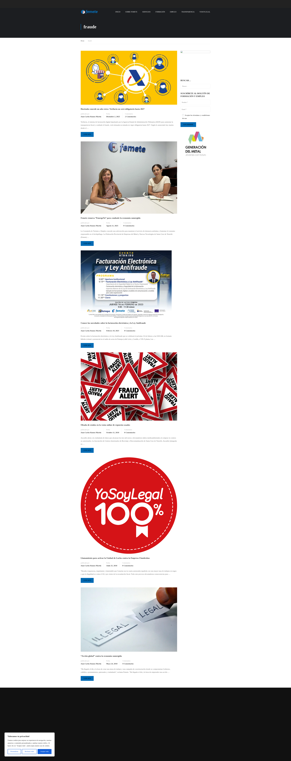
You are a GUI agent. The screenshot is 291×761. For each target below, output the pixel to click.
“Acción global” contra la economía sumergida (101, 656)
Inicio (117, 12)
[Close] (52, 734)
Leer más (88, 133)
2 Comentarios (130, 117)
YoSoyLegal (204, 12)
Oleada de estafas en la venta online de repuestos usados (105, 425)
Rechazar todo (29, 751)
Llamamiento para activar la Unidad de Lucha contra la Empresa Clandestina (115, 558)
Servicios (146, 12)
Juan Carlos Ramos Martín (91, 117)
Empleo (173, 12)
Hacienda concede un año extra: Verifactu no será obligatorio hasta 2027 (112, 109)
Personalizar (14, 751)
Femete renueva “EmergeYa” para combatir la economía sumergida (110, 218)
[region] (30, 744)
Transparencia (187, 12)
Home (82, 41)
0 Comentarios (128, 226)
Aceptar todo (44, 751)
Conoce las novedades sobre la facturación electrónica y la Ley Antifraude (113, 323)
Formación (160, 12)
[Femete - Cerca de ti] (89, 12)
